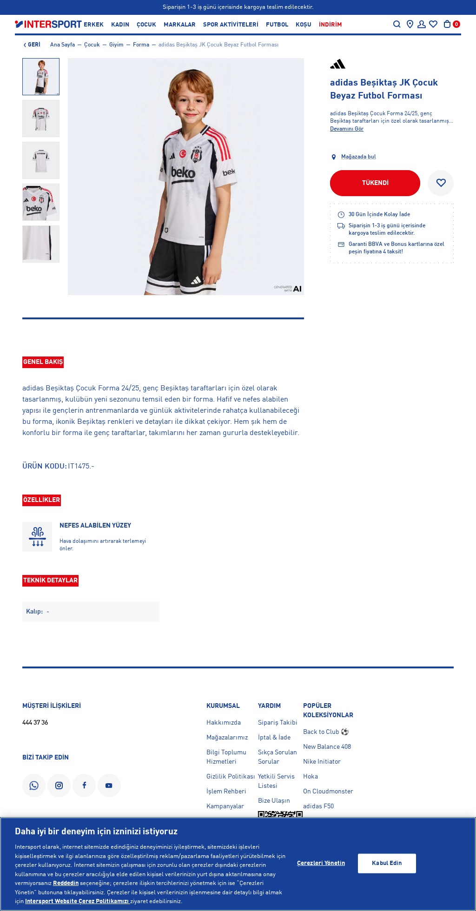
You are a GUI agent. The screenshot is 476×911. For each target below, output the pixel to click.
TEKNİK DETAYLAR (50, 580)
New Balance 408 (327, 747)
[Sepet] (447, 24)
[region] (238, 864)
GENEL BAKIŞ (43, 362)
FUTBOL (277, 25)
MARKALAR (180, 25)
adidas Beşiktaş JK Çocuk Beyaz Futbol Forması (218, 45)
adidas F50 (318, 806)
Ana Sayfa (62, 45)
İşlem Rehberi (226, 791)
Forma (141, 45)
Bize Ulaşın (274, 801)
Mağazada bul (358, 157)
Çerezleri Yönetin (321, 863)
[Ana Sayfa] (48, 23)
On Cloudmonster (328, 791)
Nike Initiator (322, 762)
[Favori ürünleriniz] (433, 24)
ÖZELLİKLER (41, 500)
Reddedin (66, 883)
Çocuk (92, 45)
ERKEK (94, 25)
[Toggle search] (397, 24)
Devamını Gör (347, 129)
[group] (41, 76)
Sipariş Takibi (278, 723)
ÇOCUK (146, 25)
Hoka (310, 776)
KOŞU (303, 25)
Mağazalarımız (227, 737)
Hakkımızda (223, 723)
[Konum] (410, 24)
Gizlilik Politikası (230, 776)
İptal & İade (274, 737)
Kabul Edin (387, 863)
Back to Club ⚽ (326, 732)
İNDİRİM (330, 25)
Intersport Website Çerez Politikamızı (77, 901)
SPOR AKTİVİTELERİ (230, 25)
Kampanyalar (225, 806)
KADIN (120, 25)
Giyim (116, 45)
